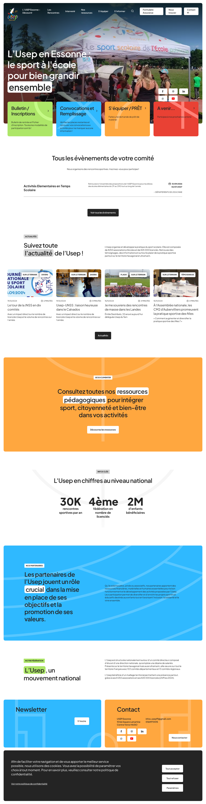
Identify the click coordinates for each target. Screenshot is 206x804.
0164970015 (152, 721)
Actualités (103, 335)
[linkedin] (183, 91)
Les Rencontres (53, 11)
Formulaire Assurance (148, 11)
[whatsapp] (162, 98)
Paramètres (173, 788)
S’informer (119, 11)
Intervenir (70, 11)
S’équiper (103, 11)
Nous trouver (172, 11)
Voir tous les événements (103, 212)
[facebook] (162, 91)
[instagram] (173, 91)
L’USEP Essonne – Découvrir (31, 11)
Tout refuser (172, 778)
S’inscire (82, 721)
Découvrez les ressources (103, 429)
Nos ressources (86, 11)
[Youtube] (173, 98)
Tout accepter (173, 768)
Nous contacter (179, 737)
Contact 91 (191, 11)
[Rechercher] (132, 11)
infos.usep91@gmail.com (158, 718)
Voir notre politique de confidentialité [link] (29, 783)
